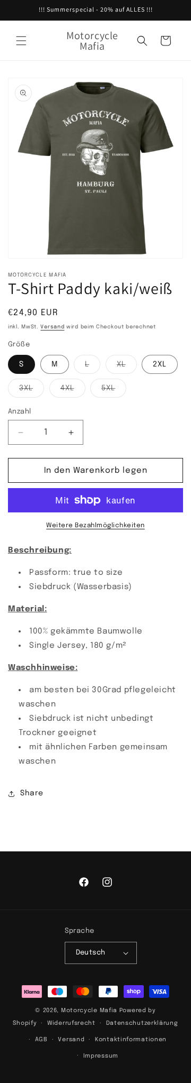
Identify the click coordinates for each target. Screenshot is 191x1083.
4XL (72, 391)
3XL (31, 391)
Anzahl (19, 411)
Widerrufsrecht (71, 1023)
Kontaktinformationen (131, 1039)
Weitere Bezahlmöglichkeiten (95, 525)
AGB (41, 1039)
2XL (160, 364)
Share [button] (32, 793)
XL (127, 367)
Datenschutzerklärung (142, 1023)
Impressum (100, 1056)
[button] (21, 40)
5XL (113, 391)
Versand (52, 326)
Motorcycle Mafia (89, 1010)
